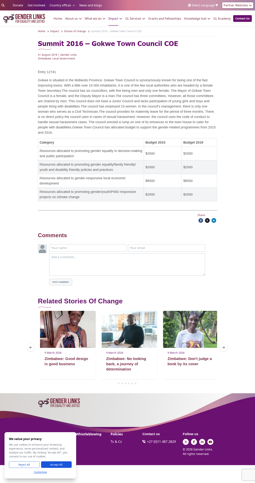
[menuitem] (58, 18)
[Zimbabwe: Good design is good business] (65, 329)
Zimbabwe (44, 58)
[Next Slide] (223, 347)
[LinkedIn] (214, 220)
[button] (241, 18)
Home (58, 18)
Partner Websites (236, 5)
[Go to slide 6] (135, 383)
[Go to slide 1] (119, 383)
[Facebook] (200, 220)
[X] (207, 220)
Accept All (56, 464)
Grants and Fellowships (164, 18)
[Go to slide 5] (132, 383)
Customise (40, 472)
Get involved (36, 5)
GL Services (133, 18)
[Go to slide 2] (122, 383)
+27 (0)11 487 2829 (161, 441)
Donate (18, 5)
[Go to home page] (24, 18)
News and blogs (90, 5)
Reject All (24, 464)
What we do (93, 18)
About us (71, 18)
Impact (113, 18)
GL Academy (222, 18)
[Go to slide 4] (129, 383)
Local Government (63, 58)
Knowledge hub (195, 18)
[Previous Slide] (31, 347)
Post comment (60, 282)
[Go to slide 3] (125, 383)
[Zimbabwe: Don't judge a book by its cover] (188, 329)
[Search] (2, 5)
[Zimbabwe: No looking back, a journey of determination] (127, 329)
